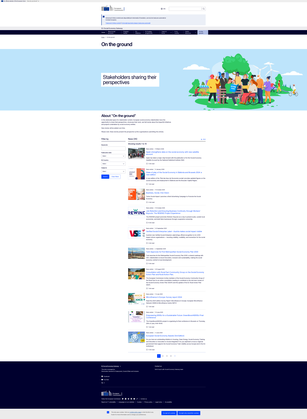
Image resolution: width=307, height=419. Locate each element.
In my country (177, 32)
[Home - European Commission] (114, 8)
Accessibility (168, 402)
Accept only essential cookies (189, 413)
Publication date (106, 152)
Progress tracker (126, 32)
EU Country (104, 160)
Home (103, 32)
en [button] (164, 9)
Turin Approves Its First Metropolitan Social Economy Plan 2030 (172, 252)
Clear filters (115, 176)
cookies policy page (135, 412)
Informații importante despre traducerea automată (136, 23)
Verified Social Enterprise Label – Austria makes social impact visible (174, 231)
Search (105, 176)
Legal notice (158, 402)
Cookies (139, 402)
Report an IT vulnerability (108, 402)
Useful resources (188, 32)
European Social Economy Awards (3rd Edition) (165, 336)
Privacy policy (148, 402)
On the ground (201, 32)
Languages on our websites (126, 402)
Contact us (144, 399)
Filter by (105, 139)
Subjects (104, 168)
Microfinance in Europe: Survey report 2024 (164, 297)
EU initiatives (138, 32)
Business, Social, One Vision (157, 193)
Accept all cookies (169, 413)
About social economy (111, 32)
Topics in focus (164, 32)
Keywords (104, 145)
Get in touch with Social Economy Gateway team (169, 369)
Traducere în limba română (113, 23)
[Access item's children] (171, 32)
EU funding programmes (148, 32)
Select (104, 163)
